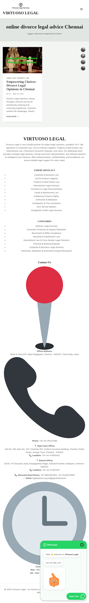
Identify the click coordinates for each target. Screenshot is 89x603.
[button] (82, 545)
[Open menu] (82, 9)
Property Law (23, 78)
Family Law (11, 78)
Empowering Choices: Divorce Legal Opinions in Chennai (21, 85)
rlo (10, 94)
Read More (12, 116)
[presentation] (22, 60)
